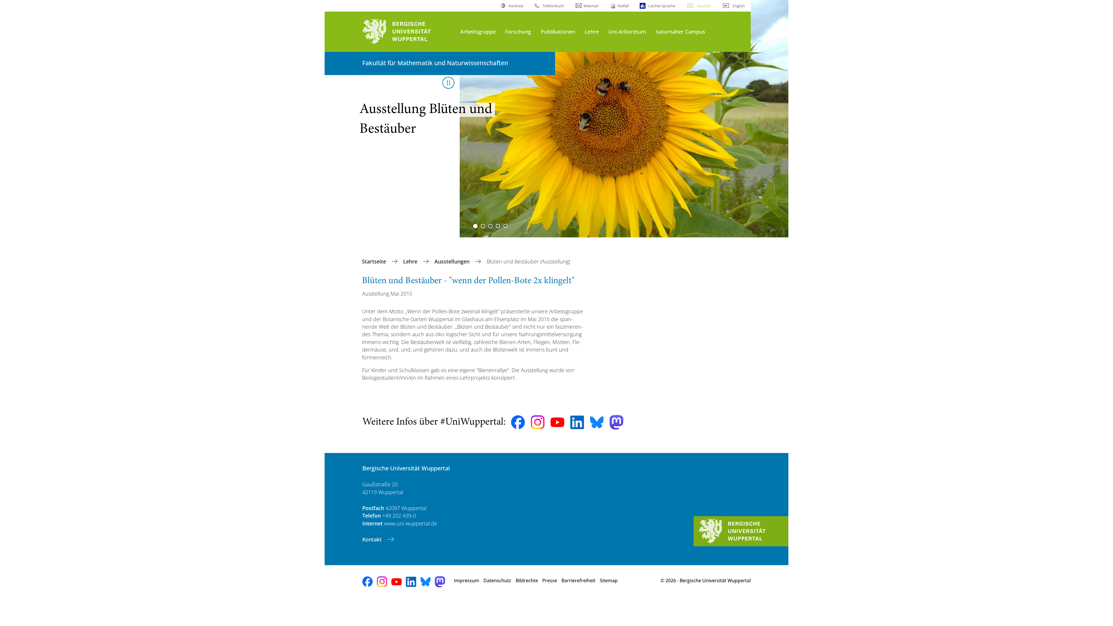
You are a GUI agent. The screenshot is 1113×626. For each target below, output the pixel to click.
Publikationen (558, 31)
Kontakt (372, 539)
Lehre (592, 31)
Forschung (518, 31)
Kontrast (516, 5)
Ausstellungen (452, 261)
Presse (549, 580)
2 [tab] (483, 226)
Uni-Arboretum (627, 31)
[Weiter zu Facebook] (518, 422)
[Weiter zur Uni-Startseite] (408, 32)
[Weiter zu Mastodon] (616, 422)
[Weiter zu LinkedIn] (577, 422)
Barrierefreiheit (578, 580)
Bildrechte (527, 580)
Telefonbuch (553, 5)
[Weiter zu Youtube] (557, 422)
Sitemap (609, 580)
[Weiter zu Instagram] (538, 422)
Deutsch (704, 5)
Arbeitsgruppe (478, 31)
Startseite (375, 261)
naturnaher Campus (680, 31)
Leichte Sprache (661, 5)
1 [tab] (475, 226)
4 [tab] (498, 226)
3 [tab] (490, 226)
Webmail (590, 5)
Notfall (623, 5)
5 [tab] (505, 226)
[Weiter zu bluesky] (597, 422)
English (739, 5)
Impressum (466, 580)
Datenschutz (497, 580)
